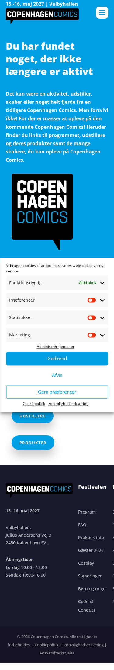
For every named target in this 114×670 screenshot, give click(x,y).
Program (87, 512)
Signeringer (90, 576)
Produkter (33, 442)
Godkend (57, 358)
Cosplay (86, 563)
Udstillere (32, 416)
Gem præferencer (57, 392)
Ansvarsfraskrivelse (57, 653)
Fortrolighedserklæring (68, 403)
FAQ (82, 525)
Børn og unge (91, 588)
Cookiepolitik (34, 403)
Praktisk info (91, 537)
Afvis (57, 375)
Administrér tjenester (55, 346)
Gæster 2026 (91, 550)
